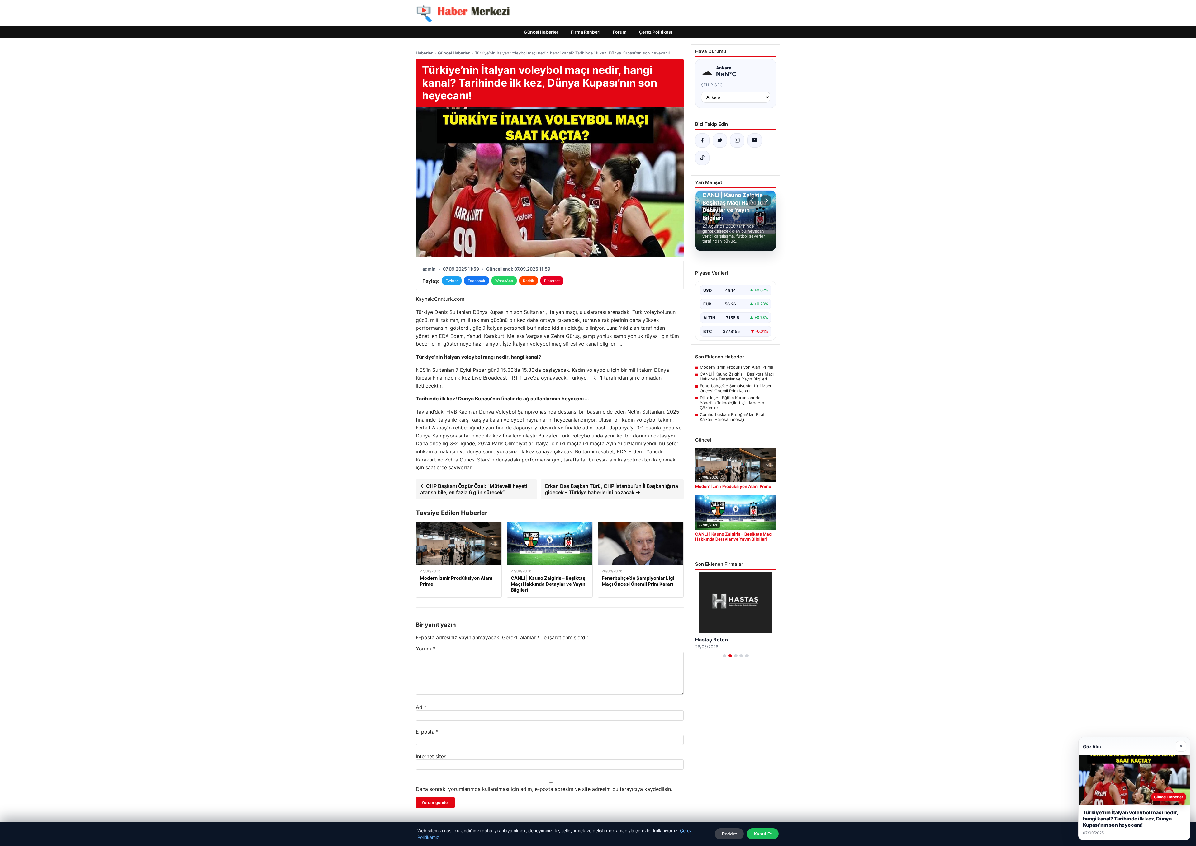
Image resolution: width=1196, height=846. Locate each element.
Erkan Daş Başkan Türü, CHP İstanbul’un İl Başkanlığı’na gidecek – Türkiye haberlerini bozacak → (611, 489)
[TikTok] (702, 158)
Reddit (528, 280)
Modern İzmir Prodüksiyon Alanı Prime (736, 367)
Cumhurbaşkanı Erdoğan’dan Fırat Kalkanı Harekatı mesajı (732, 417)
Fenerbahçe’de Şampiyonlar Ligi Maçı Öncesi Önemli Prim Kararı (735, 388)
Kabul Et (763, 833)
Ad (421, 707)
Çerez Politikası (655, 32)
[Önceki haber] (753, 200)
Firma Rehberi (585, 32)
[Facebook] (702, 140)
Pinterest (552, 280)
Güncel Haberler (541, 32)
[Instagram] (737, 140)
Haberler (424, 52)
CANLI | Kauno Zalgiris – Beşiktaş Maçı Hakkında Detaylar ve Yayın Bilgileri (737, 376)
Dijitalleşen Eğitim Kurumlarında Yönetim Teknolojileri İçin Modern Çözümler (732, 402)
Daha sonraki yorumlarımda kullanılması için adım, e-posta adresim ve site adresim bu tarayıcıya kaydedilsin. (544, 789)
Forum (620, 32)
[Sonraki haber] (766, 200)
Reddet (729, 833)
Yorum (425, 648)
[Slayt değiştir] (724, 655)
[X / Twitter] (720, 140)
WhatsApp (504, 280)
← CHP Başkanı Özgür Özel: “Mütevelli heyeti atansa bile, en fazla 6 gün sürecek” (473, 489)
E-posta (427, 732)
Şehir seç (712, 85)
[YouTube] (755, 140)
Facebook (476, 280)
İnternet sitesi (432, 756)
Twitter (452, 280)
